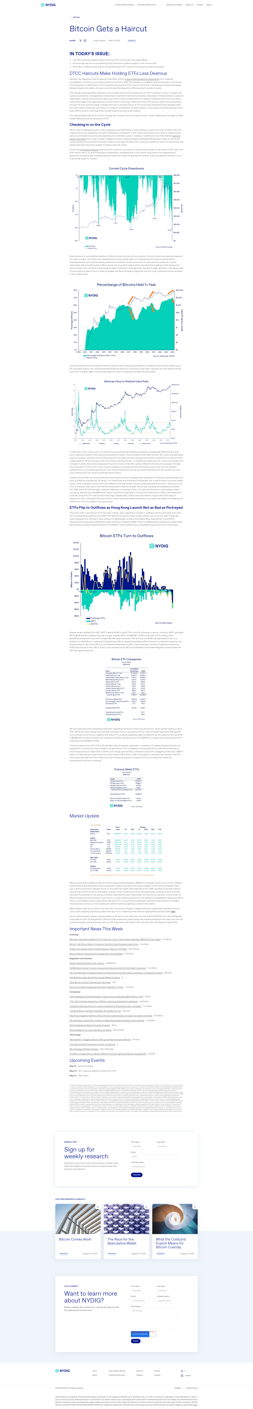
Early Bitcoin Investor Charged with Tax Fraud (90, 982)
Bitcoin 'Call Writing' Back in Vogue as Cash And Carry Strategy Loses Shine (104, 944)
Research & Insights (174, 5)
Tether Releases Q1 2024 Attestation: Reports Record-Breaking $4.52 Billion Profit (106, 996)
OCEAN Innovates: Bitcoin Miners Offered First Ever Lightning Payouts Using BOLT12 (108, 1054)
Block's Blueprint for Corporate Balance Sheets (91, 1030)
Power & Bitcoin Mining (124, 5)
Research (139, 1375)
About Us (189, 5)
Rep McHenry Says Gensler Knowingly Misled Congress (95, 977)
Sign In (209, 5)
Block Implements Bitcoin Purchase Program (90, 1025)
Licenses (157, 1375)
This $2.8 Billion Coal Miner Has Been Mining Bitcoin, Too (95, 1011)
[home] (48, 5)
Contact (200, 5)
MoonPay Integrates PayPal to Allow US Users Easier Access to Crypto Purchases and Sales (111, 1015)
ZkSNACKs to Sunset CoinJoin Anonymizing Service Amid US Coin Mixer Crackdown (108, 968)
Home (95, 1371)
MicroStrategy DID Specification (84, 1049)
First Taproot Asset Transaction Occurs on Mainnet (92, 1044)
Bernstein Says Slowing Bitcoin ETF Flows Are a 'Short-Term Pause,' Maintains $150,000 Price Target (115, 939)
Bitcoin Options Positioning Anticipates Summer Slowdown (96, 954)
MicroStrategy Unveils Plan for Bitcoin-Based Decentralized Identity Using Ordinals (107, 1020)
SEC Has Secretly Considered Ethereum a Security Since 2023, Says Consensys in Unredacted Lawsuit (116, 973)
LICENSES (177, 1388)
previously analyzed (89, 149)
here (195, 1405)
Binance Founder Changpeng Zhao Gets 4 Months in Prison (96, 987)
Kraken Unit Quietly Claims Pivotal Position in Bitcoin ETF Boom (98, 949)
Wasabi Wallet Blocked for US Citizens (87, 963)
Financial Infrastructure (146, 5)
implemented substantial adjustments (142, 79)
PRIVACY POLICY (192, 1388)
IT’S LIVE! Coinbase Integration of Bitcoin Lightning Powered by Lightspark (104, 1001)
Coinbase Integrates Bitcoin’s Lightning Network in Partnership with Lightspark (105, 1006)
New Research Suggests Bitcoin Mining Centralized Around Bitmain (100, 1039)
